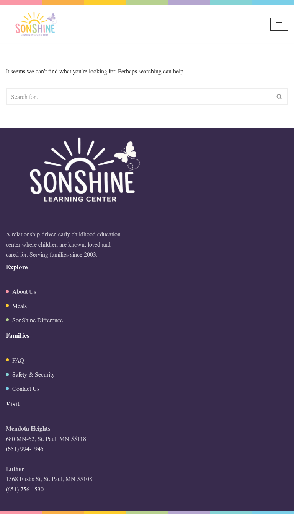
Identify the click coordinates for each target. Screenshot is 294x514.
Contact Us (25, 388)
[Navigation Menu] (279, 24)
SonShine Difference (37, 320)
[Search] (279, 96)
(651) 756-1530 (25, 489)
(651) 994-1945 (25, 448)
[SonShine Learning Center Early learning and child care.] (35, 24)
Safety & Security (33, 374)
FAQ (18, 360)
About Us (24, 291)
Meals (19, 306)
